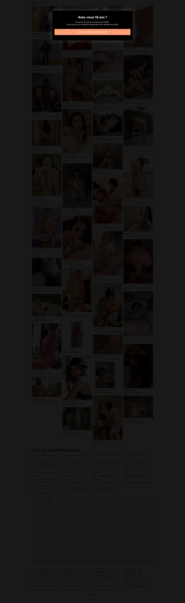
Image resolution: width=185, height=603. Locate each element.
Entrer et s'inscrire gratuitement (92, 32)
